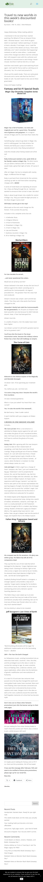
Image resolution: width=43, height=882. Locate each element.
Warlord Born (22, 240)
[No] (41, 876)
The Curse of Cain (21, 342)
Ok (21, 879)
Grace (8, 25)
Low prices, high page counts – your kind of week (20, 829)
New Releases (26, 25)
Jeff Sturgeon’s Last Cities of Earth (21, 611)
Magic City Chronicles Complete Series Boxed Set (21, 92)
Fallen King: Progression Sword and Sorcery (21, 520)
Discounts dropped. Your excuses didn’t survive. (20, 832)
